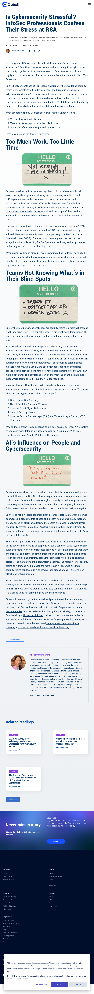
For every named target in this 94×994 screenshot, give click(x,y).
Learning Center (8, 936)
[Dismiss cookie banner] (86, 958)
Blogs (5, 930)
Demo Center (7, 876)
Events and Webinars (10, 933)
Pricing (5, 873)
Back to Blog (15, 639)
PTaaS (51, 880)
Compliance (53, 903)
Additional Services (9, 906)
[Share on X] (39, 51)
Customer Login (8, 920)
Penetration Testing (9, 897)
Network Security (8, 903)
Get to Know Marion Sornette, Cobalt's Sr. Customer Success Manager (70, 741)
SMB (50, 900)
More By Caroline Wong (39, 695)
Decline (78, 984)
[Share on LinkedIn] (34, 51)
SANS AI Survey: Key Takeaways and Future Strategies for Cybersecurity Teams (22, 742)
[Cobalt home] (10, 4)
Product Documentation (11, 924)
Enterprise (52, 897)
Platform (51, 873)
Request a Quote (8, 880)
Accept (59, 984)
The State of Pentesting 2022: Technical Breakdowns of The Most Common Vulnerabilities (22, 779)
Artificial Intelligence (55, 876)
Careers (5, 942)
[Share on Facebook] (29, 51)
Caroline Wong (18, 51)
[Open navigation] (89, 4)
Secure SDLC (53, 906)
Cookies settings (41, 984)
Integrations (52, 886)
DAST (50, 883)
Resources (6, 927)
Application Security (9, 900)
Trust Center (7, 939)
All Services (7, 909)
